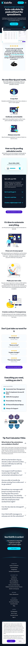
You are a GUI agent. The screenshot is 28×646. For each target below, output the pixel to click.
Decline (20, 641)
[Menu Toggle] (25, 3)
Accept (11, 641)
